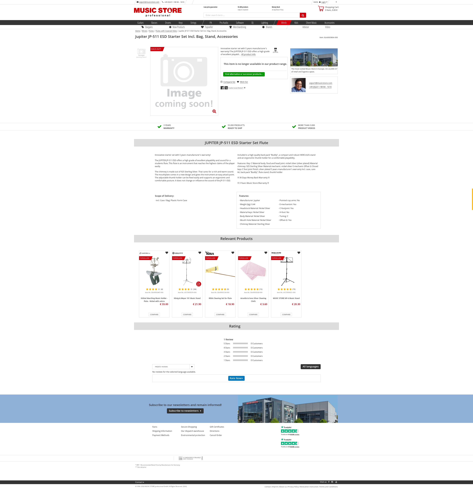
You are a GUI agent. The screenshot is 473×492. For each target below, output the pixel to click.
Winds (284, 22)
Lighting (264, 22)
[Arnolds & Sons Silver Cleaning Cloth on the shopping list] (265, 253)
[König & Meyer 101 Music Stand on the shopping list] (199, 253)
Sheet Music (311, 22)
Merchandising (239, 27)
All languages (311, 366)
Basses (154, 22)
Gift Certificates (217, 426)
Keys (181, 22)
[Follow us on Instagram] (332, 482)
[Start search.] (303, 15)
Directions (214, 431)
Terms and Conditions (329, 486)
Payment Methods (160, 435)
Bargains (149, 27)
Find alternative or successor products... (244, 74)
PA (211, 22)
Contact (139, 482)
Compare (154, 314)
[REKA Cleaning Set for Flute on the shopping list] (232, 253)
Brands (269, 27)
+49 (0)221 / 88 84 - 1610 (320, 87)
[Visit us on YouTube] (336, 482)
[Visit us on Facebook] (329, 482)
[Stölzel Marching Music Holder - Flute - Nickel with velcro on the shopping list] (166, 253)
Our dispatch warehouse (192, 431)
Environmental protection (193, 435)
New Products (179, 27)
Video (327, 27)
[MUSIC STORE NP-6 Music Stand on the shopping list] (298, 253)
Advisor (306, 27)
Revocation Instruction (309, 486)
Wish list (244, 82)
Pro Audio (224, 22)
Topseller (209, 27)
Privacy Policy (293, 486)
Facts (154, 426)
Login (323, 2)
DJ (252, 22)
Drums (168, 22)
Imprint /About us (279, 486)
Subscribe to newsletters (184, 410)
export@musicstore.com (149, 2)
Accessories (329, 22)
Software (240, 22)
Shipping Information (162, 431)
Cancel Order (216, 435)
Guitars (140, 22)
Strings (193, 22)
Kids (296, 22)
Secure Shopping (189, 426)
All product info (248, 54)
